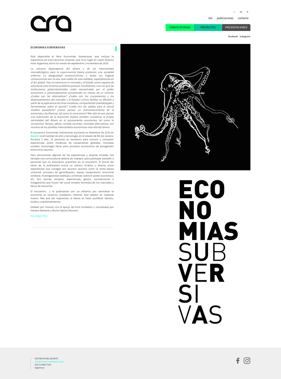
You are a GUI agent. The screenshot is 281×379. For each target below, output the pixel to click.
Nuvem (35, 136)
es (234, 12)
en (241, 12)
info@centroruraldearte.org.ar (49, 361)
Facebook (233, 36)
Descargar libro (39, 216)
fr (248, 12)
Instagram (245, 36)
